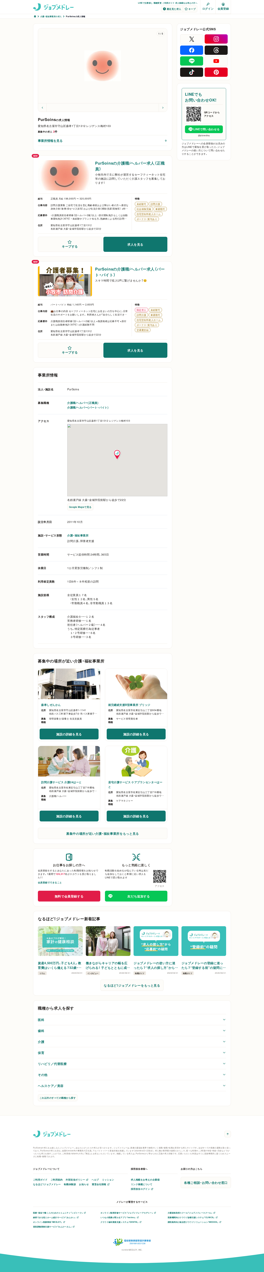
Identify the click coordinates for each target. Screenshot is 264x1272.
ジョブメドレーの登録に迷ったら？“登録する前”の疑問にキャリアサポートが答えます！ (203, 965)
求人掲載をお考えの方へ (186, 2)
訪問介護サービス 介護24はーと (61, 782)
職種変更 (158, 2)
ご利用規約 (57, 1179)
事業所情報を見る (50, 140)
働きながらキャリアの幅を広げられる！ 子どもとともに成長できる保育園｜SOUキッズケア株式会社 (108, 965)
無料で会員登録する (69, 896)
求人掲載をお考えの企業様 (145, 1179)
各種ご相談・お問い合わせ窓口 (206, 1182)
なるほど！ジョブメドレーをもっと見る (132, 985)
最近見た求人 (174, 9)
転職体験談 (70, 1184)
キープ (192, 9)
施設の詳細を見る (75, 735)
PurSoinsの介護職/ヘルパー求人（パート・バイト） (130, 271)
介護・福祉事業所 (78, 535)
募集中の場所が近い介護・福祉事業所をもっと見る (102, 833)
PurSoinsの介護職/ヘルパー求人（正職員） (130, 166)
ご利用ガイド (168, 2)
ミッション (108, 1179)
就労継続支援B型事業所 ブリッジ (129, 705)
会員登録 (223, 8)
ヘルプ (95, 1179)
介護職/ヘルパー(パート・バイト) (88, 407)
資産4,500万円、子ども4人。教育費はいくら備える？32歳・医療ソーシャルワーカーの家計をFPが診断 (60, 965)
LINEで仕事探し (145, 2)
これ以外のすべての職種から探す (58, 1097)
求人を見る (135, 244)
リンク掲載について (141, 1184)
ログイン (208, 8)
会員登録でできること (50, 882)
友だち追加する (138, 896)
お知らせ (84, 1184)
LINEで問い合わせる (206, 129)
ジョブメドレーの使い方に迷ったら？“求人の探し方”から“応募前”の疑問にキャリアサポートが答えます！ (154, 965)
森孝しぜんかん (51, 705)
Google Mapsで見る (80, 507)
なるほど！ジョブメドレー (47, 1184)
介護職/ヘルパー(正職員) (82, 403)
